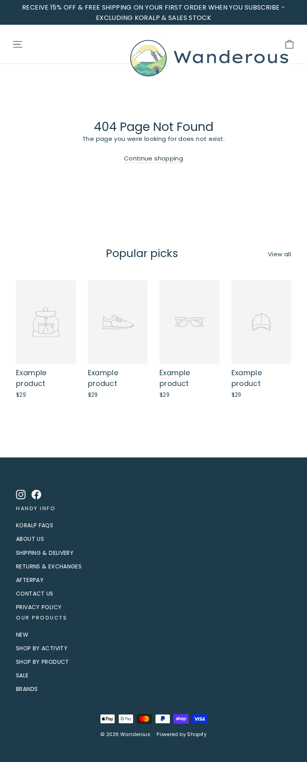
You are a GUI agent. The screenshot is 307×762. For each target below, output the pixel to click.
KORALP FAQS (34, 525)
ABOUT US (30, 539)
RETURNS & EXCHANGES (49, 566)
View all (279, 254)
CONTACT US (35, 594)
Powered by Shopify (182, 734)
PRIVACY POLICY (39, 607)
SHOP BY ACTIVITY (42, 648)
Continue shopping (153, 158)
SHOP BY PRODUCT (42, 662)
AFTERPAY (30, 580)
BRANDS (27, 689)
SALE (22, 675)
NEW (22, 635)
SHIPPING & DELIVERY (45, 553)
